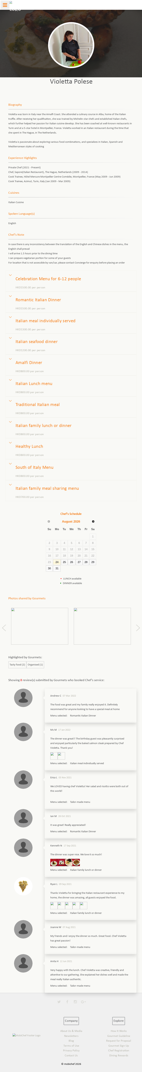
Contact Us (71, 1055)
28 (85, 562)
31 (56, 568)
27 (79, 562)
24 (56, 562)
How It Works (119, 1031)
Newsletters (71, 1036)
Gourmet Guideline (118, 1036)
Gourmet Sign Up (118, 1045)
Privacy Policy (71, 1050)
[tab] (71, 281)
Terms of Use (71, 1045)
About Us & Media (71, 1031)
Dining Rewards (118, 1055)
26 (71, 562)
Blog (71, 1040)
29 (92, 562)
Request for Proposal (118, 1040)
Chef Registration (118, 1050)
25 (64, 562)
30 (49, 568)
